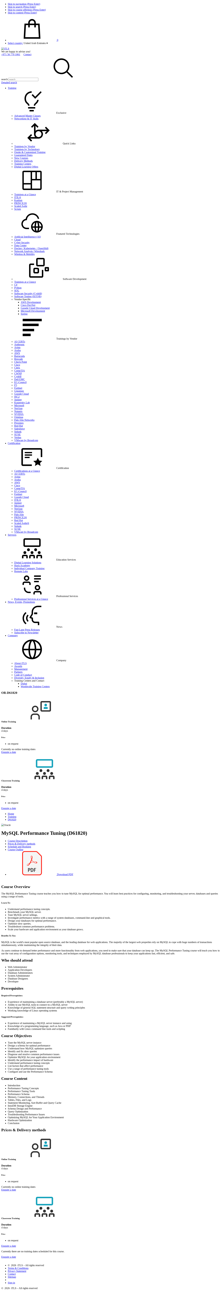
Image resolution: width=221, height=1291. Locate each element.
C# (15, 284)
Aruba (17, 350)
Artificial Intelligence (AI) (27, 236)
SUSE (17, 434)
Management (21, 669)
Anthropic (19, 344)
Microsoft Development (33, 311)
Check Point (20, 362)
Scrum (17, 209)
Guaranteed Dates (23, 155)
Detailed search (9, 82)
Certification (14, 443)
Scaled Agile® (21, 523)
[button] (36, 43)
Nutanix (18, 411)
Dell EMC (19, 379)
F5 (15, 385)
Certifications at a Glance (27, 471)
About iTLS (20, 663)
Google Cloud (21, 393)
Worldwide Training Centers (35, 686)
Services (12, 534)
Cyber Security (22, 242)
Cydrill (17, 376)
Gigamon (19, 391)
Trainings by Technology (27, 149)
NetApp (18, 408)
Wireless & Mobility (24, 254)
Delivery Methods (23, 161)
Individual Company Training (29, 568)
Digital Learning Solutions (27, 562)
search (4, 79)
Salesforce (19, 428)
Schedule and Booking (19, 846)
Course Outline (15, 849)
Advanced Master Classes (27, 115)
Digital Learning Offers (26, 166)
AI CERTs (19, 341)
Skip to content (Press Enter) (22, 12)
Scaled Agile (20, 206)
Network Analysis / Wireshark (29, 251)
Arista (17, 347)
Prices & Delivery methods (21, 843)
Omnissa (18, 417)
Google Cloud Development (35, 308)
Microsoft (19, 405)
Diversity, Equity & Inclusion (29, 677)
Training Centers (22, 163)
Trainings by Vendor (24, 146)
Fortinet (18, 388)
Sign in (11, 1282)
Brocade (18, 359)
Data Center (20, 245)
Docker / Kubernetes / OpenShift (31, 248)
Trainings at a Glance (25, 194)
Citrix (17, 367)
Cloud (17, 239)
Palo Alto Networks (24, 420)
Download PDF (64, 874)
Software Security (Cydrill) (28, 293)
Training (12, 88)
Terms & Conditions (18, 1268)
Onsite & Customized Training (29, 152)
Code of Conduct (23, 674)
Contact (27, 54)
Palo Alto (19, 514)
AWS (17, 353)
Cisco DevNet (28, 305)
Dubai (24, 683)
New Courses (21, 158)
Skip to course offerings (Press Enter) (27, 9)
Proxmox (19, 423)
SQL (16, 290)
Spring (24, 313)
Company (13, 635)
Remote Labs (21, 571)
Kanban (18, 200)
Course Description (18, 840)
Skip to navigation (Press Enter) (24, 4)
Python (18, 287)
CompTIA (19, 370)
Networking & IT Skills (26, 118)
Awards (18, 666)
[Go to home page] (5, 48)
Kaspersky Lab (22, 402)
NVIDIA (19, 414)
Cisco (17, 364)
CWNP (18, 373)
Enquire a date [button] (8, 752)
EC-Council (20, 382)
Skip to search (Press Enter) (22, 6)
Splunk (18, 431)
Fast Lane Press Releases (27, 629)
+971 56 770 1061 (10, 54)
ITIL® (17, 197)
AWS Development (31, 302)
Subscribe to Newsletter (26, 632)
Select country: (15, 43)
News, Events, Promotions (21, 602)
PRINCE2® (20, 203)
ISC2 (17, 396)
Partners (18, 672)
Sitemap (12, 1277)
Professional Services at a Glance (31, 599)
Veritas (17, 437)
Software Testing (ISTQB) (27, 296)
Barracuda (19, 356)
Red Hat (18, 425)
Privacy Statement (17, 1271)
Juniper (18, 399)
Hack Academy (22, 565)
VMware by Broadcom (26, 440)
